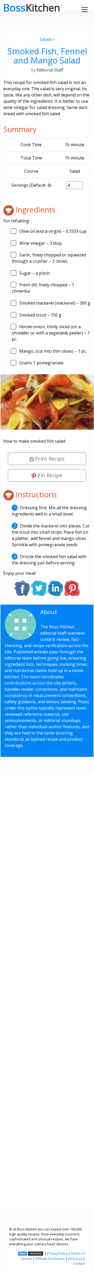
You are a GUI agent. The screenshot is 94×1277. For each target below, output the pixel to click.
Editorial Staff (60, 615)
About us (75, 1258)
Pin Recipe (49, 475)
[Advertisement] (47, 986)
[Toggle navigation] (84, 9)
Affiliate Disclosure (50, 1258)
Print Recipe (49, 458)
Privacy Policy (57, 1253)
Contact (79, 1263)
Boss (31, 7)
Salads (46, 39)
